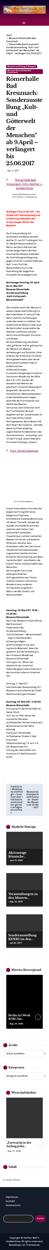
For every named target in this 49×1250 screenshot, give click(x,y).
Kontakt (10, 1201)
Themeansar (33, 1245)
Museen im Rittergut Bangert (21, 66)
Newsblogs (15, 1245)
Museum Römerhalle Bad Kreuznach (19, 71)
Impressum (12, 1197)
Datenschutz (13, 1205)
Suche (40, 1218)
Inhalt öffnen (13, 1180)
